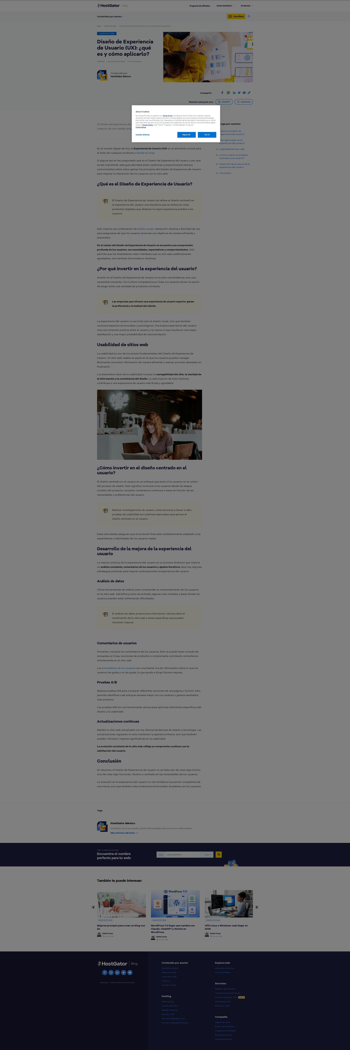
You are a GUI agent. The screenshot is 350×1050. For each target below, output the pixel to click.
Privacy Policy (147, 125)
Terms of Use (167, 116)
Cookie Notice (141, 127)
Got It (207, 135)
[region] (176, 123)
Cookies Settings (143, 135)
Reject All (186, 135)
